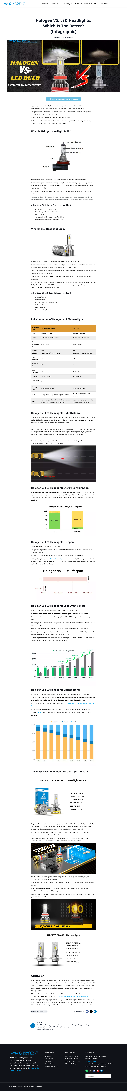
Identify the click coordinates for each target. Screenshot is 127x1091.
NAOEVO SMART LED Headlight (63, 935)
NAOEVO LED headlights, (56, 559)
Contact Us (88, 4)
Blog (95, 4)
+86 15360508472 (91, 1061)
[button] (87, 1011)
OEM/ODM (78, 4)
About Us (55, 4)
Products (45, 4)
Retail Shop (104, 4)
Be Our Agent (67, 4)
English (92, 1076)
